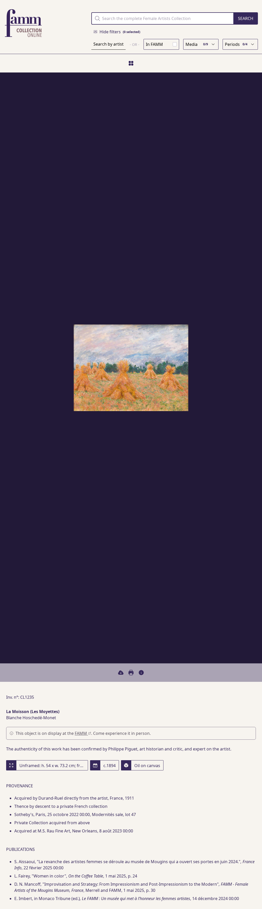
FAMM (81, 733)
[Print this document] (131, 673)
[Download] (121, 673)
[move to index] (131, 63)
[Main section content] (141, 673)
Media (196, 44)
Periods (236, 44)
